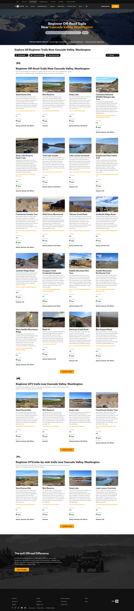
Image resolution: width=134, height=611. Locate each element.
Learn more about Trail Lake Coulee (53, 165)
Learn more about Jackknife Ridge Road (107, 222)
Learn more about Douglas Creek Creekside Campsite (53, 280)
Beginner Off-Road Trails (51, 20)
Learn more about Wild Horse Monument (53, 222)
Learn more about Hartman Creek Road (80, 338)
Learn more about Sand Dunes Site (27, 105)
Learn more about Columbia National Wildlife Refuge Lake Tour (107, 105)
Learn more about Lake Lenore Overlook (80, 165)
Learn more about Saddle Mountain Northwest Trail (107, 280)
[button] (21, 55)
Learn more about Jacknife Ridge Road (27, 280)
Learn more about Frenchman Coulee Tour (27, 222)
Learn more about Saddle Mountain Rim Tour (80, 280)
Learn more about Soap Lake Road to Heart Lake (27, 165)
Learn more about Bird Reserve (53, 105)
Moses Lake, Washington (75, 42)
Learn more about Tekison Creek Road (80, 222)
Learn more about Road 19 (53, 338)
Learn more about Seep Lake (80, 105)
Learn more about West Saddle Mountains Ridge (27, 338)
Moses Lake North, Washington (94, 42)
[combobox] (64, 32)
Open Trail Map (22, 569)
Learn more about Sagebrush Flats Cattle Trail (107, 165)
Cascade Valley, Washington (58, 42)
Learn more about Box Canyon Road (107, 338)
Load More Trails (67, 371)
